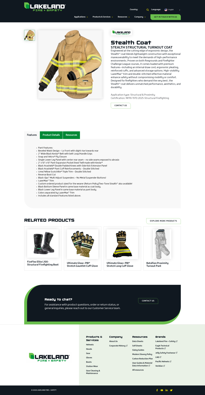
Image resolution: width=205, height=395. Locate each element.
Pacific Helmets (162, 362)
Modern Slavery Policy (142, 354)
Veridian (159, 366)
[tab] (32, 135)
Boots (89, 362)
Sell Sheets (137, 346)
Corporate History (117, 346)
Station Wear (92, 366)
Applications (79, 17)
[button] (148, 10)
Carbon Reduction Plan (142, 359)
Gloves (89, 358)
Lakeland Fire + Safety (165, 342)
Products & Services (101, 17)
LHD (157, 357)
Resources (122, 17)
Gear (88, 353)
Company (138, 17)
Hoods (89, 349)
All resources (138, 370)
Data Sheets (137, 341)
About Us (113, 341)
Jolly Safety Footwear (165, 353)
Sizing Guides (138, 350)
